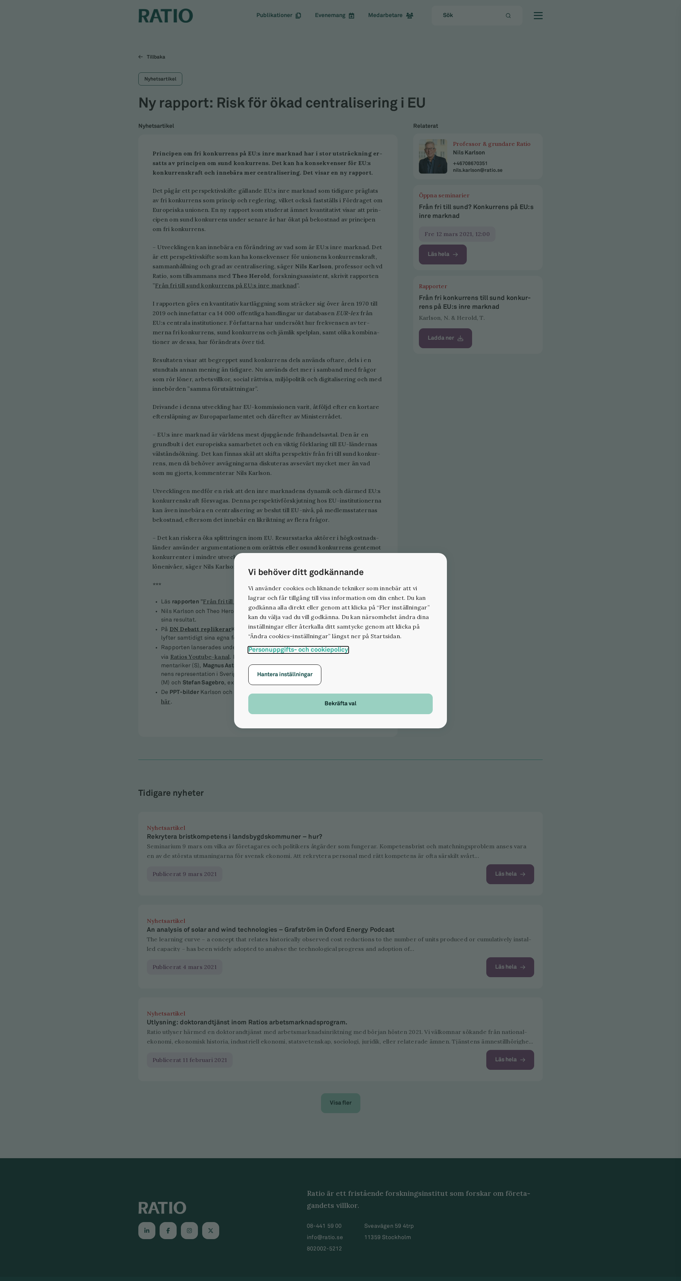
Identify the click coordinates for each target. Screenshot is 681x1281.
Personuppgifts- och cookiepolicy (298, 650)
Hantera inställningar (284, 674)
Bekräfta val (340, 703)
